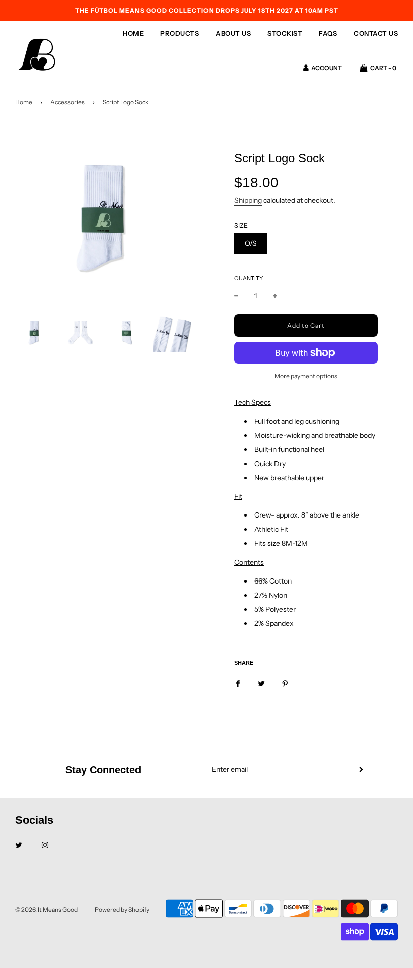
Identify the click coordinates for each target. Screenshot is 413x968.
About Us (233, 33)
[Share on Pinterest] (285, 683)
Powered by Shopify (122, 909)
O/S (251, 243)
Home (133, 33)
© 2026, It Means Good (46, 909)
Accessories (67, 102)
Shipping (248, 200)
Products (179, 33)
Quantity (248, 278)
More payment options (305, 376)
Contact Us (376, 33)
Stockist (284, 33)
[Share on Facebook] (238, 683)
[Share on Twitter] (261, 683)
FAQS (328, 33)
